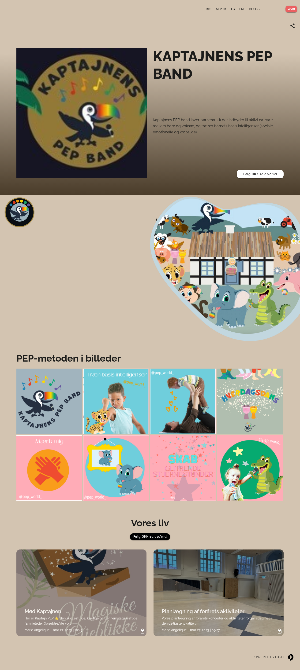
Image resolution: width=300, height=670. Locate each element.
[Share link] (292, 25)
